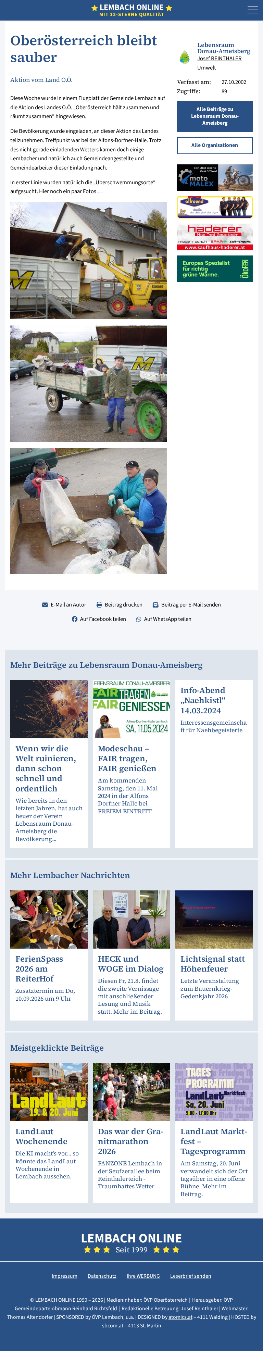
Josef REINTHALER (219, 58)
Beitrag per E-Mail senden (191, 605)
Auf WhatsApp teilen (167, 619)
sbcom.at (112, 1325)
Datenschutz (102, 1276)
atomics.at (180, 1317)
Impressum (64, 1276)
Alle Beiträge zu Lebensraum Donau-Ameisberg (215, 116)
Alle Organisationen (214, 145)
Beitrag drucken (123, 605)
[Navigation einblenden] (252, 10)
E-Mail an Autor (68, 605)
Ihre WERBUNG (143, 1276)
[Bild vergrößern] (184, 57)
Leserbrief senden (190, 1276)
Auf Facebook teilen (103, 619)
